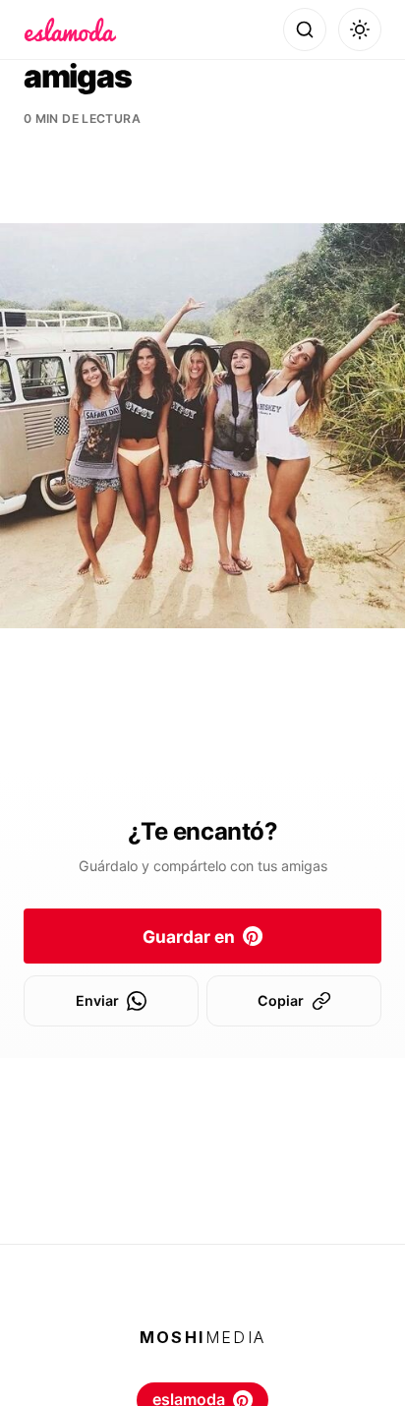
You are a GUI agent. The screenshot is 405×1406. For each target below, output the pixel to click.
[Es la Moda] (70, 29)
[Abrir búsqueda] (304, 29)
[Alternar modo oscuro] (359, 29)
